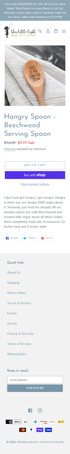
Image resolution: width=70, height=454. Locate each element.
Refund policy (16, 354)
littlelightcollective (28, 441)
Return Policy (16, 293)
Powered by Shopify (52, 441)
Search (12, 323)
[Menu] (64, 30)
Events (12, 313)
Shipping (9, 149)
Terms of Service (19, 303)
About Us (13, 272)
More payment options (35, 184)
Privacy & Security (20, 333)
